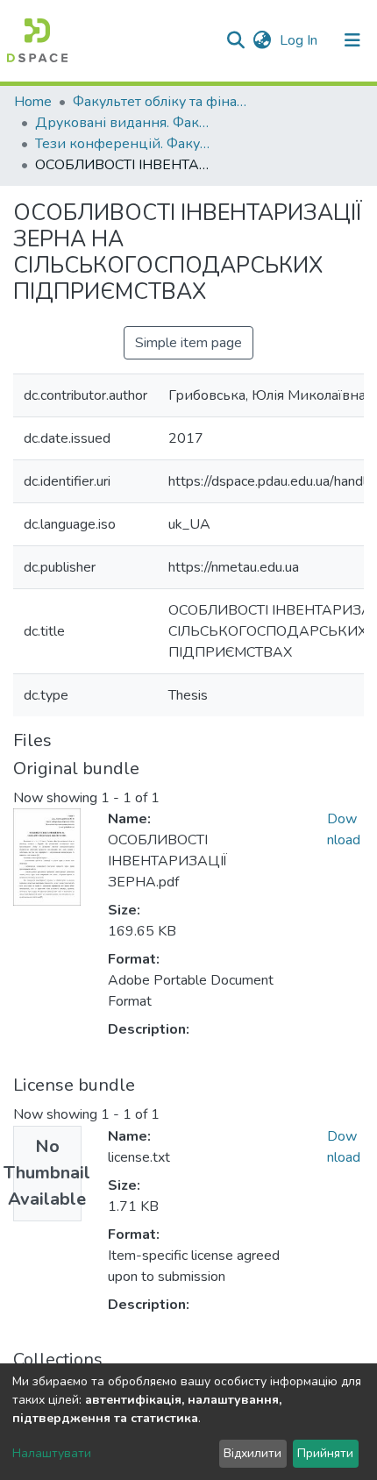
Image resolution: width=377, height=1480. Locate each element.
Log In (300, 40)
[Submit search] (235, 40)
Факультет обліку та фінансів (160, 101)
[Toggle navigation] (352, 40)
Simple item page (188, 342)
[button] (261, 40)
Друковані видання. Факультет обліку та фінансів (122, 122)
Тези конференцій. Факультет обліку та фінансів (122, 143)
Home (33, 101)
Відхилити (252, 1453)
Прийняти (325, 1453)
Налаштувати (51, 1453)
